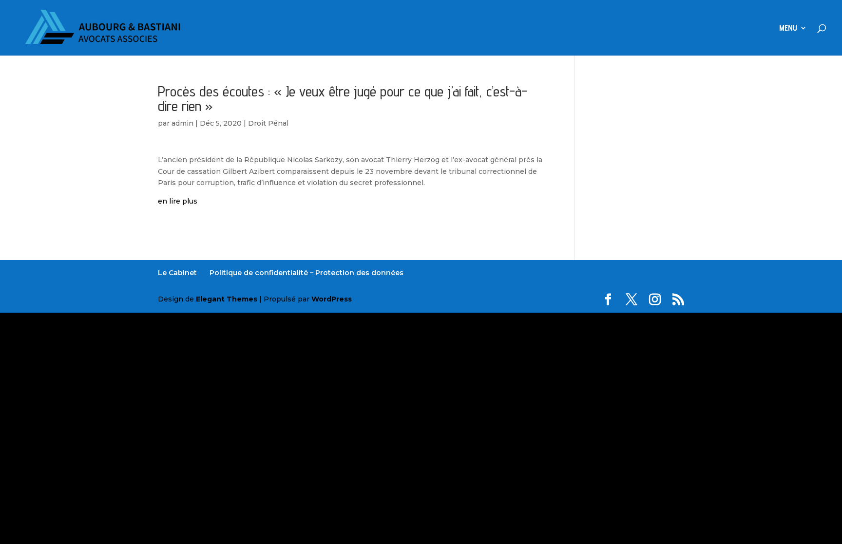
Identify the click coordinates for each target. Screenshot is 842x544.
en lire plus (177, 201)
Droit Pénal (268, 123)
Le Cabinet (177, 272)
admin (182, 123)
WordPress (331, 299)
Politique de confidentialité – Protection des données (306, 272)
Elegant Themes (226, 299)
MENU (788, 28)
